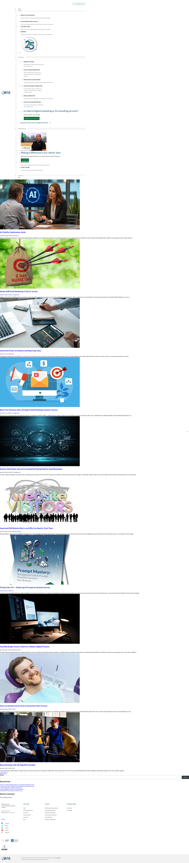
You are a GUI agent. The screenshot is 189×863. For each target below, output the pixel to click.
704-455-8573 (80, 4)
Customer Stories (27, 815)
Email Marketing (48, 817)
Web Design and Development (51, 808)
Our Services (26, 812)
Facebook (7, 823)
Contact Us (25, 817)
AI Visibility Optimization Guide (13, 232)
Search (2, 775)
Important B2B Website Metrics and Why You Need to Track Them (26, 528)
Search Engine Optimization (51, 815)
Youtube (6, 830)
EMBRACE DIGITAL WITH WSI (31, 118)
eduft (2, 235)
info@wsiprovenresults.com (9, 812)
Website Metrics (17, 531)
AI (12, 590)
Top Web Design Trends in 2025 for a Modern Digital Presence (24, 647)
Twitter (6, 825)
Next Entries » (3, 773)
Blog (24, 819)
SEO (13, 354)
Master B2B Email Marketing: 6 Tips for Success (19, 291)
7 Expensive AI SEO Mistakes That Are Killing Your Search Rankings (17, 786)
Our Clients (69, 808)
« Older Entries (4, 772)
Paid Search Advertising (50, 812)
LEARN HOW (25, 160)
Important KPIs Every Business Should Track (11, 790)
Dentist (14, 709)
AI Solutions (16, 235)
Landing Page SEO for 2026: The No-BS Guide (11, 789)
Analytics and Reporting (50, 819)
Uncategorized (15, 294)
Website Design (16, 650)
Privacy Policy (58, 857)
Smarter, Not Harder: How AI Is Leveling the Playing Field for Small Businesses (31, 469)
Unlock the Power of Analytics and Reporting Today (20, 351)
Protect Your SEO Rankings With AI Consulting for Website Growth (17, 784)
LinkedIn (7, 828)
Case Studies (69, 810)
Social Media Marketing (50, 810)
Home (24, 808)
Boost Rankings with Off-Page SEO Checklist (17, 765)
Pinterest (7, 832)
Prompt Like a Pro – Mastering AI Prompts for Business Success (25, 587)
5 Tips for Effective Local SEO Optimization (11, 787)
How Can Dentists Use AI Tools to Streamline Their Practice (23, 706)
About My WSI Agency (28, 810)
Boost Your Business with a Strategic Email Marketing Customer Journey (29, 410)
